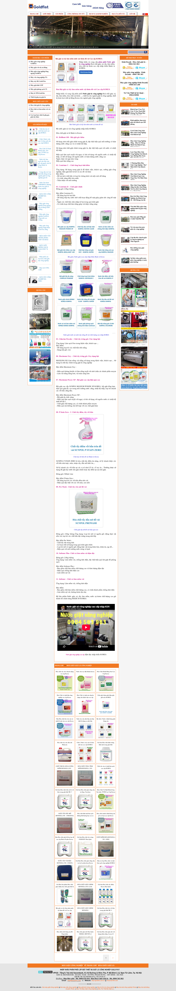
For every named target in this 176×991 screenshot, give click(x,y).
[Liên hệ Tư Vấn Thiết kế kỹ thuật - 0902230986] (127, 100)
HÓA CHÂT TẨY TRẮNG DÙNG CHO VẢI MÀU (44, 238)
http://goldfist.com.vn (98, 980)
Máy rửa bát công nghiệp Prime (126, 987)
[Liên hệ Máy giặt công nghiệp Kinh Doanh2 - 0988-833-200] (127, 89)
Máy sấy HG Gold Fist (38, 81)
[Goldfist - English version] (143, 14)
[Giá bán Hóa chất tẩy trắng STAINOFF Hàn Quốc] (85, 856)
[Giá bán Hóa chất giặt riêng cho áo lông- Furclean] (85, 809)
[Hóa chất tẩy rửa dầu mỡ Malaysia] (64, 761)
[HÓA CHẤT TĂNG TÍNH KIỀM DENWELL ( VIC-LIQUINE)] (85, 785)
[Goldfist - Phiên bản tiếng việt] (146, 14)
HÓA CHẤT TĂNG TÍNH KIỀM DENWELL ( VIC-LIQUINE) (85, 768)
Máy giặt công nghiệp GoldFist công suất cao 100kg (43, 217)
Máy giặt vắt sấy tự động (39, 67)
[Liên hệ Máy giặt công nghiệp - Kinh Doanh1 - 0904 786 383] (127, 79)
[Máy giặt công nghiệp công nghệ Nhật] (40, 329)
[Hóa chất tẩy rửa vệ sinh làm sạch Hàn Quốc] (40, 348)
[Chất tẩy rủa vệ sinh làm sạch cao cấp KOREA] (106, 785)
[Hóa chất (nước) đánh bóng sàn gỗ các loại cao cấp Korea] (106, 832)
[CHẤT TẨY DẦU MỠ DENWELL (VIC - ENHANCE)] (64, 832)
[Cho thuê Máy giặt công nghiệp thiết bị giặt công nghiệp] (125, 211)
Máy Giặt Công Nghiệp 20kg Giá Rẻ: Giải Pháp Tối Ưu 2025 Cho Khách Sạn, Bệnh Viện (138, 188)
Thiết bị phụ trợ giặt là (38, 97)
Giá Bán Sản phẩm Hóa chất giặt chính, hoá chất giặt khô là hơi (65, 887)
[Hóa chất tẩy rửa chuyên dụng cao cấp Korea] (64, 690)
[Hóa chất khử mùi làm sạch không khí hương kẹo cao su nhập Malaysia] (85, 832)
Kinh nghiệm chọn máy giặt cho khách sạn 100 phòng (138, 122)
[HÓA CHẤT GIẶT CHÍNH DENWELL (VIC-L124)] (85, 903)
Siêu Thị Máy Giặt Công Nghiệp (86, 989)
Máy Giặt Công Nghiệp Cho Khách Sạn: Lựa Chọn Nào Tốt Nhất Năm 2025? (138, 177)
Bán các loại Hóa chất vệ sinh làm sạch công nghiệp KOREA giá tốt (106, 863)
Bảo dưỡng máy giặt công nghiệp (137, 249)
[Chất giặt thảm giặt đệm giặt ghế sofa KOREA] (106, 714)
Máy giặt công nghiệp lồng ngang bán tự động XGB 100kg (44, 206)
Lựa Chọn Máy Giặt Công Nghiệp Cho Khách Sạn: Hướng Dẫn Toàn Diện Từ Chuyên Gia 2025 (138, 156)
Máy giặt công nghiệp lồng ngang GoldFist (39, 72)
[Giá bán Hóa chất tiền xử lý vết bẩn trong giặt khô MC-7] (64, 809)
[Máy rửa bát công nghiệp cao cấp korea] (40, 365)
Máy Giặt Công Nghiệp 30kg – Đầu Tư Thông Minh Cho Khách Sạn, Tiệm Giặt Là (138, 144)
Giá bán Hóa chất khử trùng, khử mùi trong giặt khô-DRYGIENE (105, 745)
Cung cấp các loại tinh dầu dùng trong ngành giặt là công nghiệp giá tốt (44, 175)
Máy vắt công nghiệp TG (39, 77)
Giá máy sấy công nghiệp (68, 987)
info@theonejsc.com (74, 980)
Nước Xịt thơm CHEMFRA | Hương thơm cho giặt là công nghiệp (44, 185)
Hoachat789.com (112, 980)
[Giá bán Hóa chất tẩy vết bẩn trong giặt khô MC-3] (106, 927)
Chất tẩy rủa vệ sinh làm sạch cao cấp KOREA (44, 131)
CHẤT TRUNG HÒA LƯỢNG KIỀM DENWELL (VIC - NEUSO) (65, 768)
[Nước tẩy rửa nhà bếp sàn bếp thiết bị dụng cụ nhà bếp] (85, 738)
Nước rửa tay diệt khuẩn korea (85, 671)
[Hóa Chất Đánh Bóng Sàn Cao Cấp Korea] (106, 690)
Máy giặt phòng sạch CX (39, 89)
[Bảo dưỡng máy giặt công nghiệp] (125, 252)
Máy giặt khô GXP (37, 85)
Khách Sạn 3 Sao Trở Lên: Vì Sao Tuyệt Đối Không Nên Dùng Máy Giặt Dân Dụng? (137, 112)
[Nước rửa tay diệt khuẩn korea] (85, 690)
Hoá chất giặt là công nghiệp (40, 105)
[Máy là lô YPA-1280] (33, 270)
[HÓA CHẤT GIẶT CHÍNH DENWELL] (85, 927)
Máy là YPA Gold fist (38, 93)
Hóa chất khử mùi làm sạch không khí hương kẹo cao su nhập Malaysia (85, 816)
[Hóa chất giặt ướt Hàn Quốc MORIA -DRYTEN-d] (85, 951)
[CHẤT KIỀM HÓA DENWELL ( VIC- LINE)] (106, 856)
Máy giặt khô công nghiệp (86, 987)
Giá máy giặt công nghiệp (50, 987)
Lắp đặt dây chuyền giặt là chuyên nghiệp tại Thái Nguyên (138, 239)
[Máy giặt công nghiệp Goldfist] (106, 10)
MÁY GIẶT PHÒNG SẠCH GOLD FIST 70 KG (43, 248)
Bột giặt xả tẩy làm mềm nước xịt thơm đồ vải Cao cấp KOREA (65, 910)
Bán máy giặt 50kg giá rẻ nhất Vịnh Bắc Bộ (138, 218)
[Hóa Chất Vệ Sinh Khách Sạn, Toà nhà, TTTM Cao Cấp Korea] (106, 809)
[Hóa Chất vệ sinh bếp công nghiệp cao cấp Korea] (64, 714)
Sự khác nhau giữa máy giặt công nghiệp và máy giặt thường (138, 260)
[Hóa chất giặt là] (134, 307)
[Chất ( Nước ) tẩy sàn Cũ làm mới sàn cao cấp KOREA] (85, 761)
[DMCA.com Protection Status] (45, 973)
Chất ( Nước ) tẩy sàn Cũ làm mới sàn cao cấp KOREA (44, 141)
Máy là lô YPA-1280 (43, 269)
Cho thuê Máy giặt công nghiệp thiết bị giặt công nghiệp (138, 208)
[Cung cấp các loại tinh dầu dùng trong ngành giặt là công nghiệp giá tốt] (33, 175)
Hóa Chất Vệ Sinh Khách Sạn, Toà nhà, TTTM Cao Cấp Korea (44, 151)
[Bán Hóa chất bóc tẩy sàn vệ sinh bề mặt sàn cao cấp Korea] (64, 738)
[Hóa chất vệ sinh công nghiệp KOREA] (134, 388)
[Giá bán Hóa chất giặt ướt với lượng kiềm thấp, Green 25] (106, 951)
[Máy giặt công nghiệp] (40, 312)
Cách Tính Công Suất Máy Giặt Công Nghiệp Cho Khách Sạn (138, 132)
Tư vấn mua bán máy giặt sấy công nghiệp (137, 228)
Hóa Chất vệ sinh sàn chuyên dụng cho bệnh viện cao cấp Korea (85, 697)
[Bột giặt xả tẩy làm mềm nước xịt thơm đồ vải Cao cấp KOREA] (66, 82)
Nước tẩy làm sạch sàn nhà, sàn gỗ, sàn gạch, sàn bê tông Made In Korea (44, 163)
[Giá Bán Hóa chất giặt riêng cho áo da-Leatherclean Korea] (85, 880)
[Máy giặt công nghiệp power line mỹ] (134, 287)
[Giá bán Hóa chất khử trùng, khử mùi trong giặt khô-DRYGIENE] (106, 761)
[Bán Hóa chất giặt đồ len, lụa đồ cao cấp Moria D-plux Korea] (64, 856)
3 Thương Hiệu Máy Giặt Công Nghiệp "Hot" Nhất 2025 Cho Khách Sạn (138, 166)
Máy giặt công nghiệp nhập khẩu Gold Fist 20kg (44, 227)
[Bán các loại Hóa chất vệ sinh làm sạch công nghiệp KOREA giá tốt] (106, 880)
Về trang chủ (90, 965)
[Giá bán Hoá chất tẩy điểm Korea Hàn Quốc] (106, 903)
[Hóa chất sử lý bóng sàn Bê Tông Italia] (64, 951)
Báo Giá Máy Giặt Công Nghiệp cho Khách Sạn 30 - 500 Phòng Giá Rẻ (138, 198)
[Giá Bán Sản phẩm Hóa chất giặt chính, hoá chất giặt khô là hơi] (64, 903)
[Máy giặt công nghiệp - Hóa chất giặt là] (38, 8)
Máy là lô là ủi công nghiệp (106, 987)
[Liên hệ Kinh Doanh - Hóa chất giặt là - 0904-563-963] (127, 69)
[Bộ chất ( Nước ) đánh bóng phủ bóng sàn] (106, 738)
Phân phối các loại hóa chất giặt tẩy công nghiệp (43, 258)
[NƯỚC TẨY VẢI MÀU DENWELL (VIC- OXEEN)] (64, 880)
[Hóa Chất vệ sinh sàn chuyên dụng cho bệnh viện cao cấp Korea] (85, 714)
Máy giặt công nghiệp (72, 965)
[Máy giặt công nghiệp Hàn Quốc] (134, 366)
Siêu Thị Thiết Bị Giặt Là (105, 989)
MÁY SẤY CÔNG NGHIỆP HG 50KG (44, 279)
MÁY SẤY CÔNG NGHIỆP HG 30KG (44, 196)
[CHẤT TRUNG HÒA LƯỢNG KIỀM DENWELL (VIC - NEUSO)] (64, 785)
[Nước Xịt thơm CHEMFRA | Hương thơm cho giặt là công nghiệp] (33, 189)
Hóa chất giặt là (106, 965)
